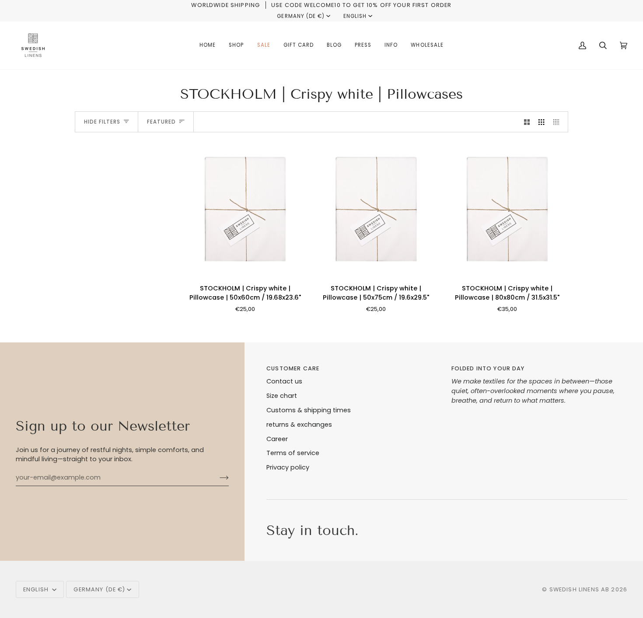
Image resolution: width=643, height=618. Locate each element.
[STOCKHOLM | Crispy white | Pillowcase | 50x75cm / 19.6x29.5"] (376, 208)
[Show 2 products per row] (527, 122)
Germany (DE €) (301, 16)
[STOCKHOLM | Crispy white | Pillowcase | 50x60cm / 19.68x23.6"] (245, 208)
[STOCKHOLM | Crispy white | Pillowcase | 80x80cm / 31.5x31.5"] (507, 208)
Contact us (284, 381)
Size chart (281, 395)
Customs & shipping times (308, 410)
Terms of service (292, 453)
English (355, 16)
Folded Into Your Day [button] (488, 368)
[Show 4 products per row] (558, 122)
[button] (236, 45)
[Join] (217, 478)
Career (277, 439)
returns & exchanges (299, 424)
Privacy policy (287, 467)
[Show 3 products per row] (541, 122)
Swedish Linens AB (579, 589)
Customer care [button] (292, 368)
